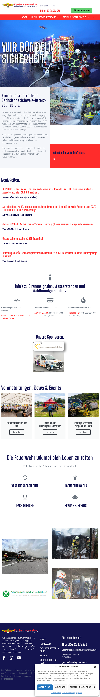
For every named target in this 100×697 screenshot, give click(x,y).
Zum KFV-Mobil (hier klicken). (15, 229)
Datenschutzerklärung (68, 693)
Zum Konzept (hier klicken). (14, 261)
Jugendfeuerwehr (75, 486)
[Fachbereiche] (25, 497)
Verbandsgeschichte (25, 486)
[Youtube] (19, 658)
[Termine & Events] (75, 497)
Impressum (79, 693)
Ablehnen (60, 687)
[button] (95, 667)
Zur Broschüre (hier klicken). (15, 243)
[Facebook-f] (4, 658)
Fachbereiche (25, 505)
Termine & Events (75, 505)
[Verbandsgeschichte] (25, 477)
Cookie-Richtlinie (56, 693)
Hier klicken (17, 432)
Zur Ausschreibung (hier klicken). (17, 215)
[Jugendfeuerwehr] (75, 477)
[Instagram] (11, 658)
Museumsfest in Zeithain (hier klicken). (20, 197)
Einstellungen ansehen (82, 687)
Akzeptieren (44, 687)
